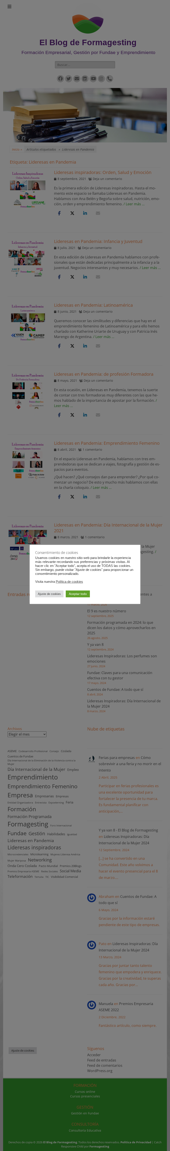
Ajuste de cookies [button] (49, 594)
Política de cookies (69, 581)
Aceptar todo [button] (78, 594)
